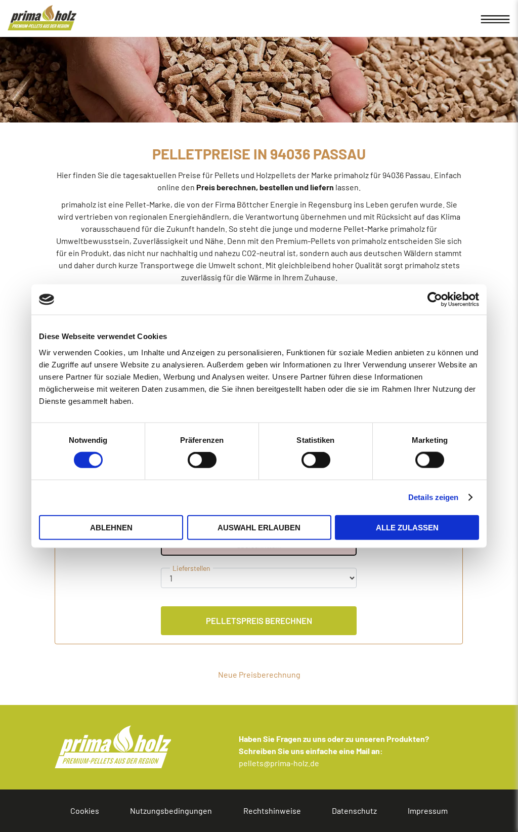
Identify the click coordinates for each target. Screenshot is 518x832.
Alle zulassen (407, 527)
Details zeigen (433, 497)
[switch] (176, 460)
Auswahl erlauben (259, 527)
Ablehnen (111, 527)
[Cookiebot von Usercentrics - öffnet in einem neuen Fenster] (435, 299)
